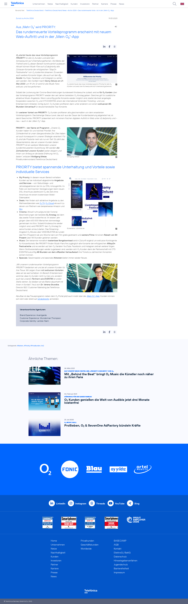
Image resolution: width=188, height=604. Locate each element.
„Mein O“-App (92, 296)
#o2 (42, 346)
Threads (100, 503)
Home (54, 540)
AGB (116, 544)
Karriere (104, 4)
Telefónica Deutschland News (56, 10)
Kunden (74, 4)
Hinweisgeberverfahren (125, 560)
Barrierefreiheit (121, 568)
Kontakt (117, 548)
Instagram (80, 503)
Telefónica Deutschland (34, 10)
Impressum (119, 572)
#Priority (27, 346)
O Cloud (50, 203)
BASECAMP (120, 540)
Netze (50, 4)
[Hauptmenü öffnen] (6, 4)
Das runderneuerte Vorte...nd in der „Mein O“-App (96, 10)
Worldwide (86, 548)
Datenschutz (120, 556)
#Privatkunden (35, 346)
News (121, 4)
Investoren (85, 4)
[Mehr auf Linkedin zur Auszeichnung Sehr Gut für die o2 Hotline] (90, 523)
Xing (136, 503)
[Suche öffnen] (174, 4)
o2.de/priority (43, 299)
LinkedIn (60, 503)
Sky (20, 209)
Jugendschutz (121, 564)
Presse (113, 4)
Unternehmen (39, 4)
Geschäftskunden (89, 544)
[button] (104, 47)
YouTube (119, 503)
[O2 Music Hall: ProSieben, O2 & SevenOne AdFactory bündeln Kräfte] (92, 427)
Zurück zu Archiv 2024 (25, 18)
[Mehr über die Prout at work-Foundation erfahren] (136, 523)
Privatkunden (87, 540)
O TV (42, 203)
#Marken (20, 346)
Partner (95, 4)
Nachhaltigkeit (61, 4)
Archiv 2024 (72, 10)
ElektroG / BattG (122, 552)
